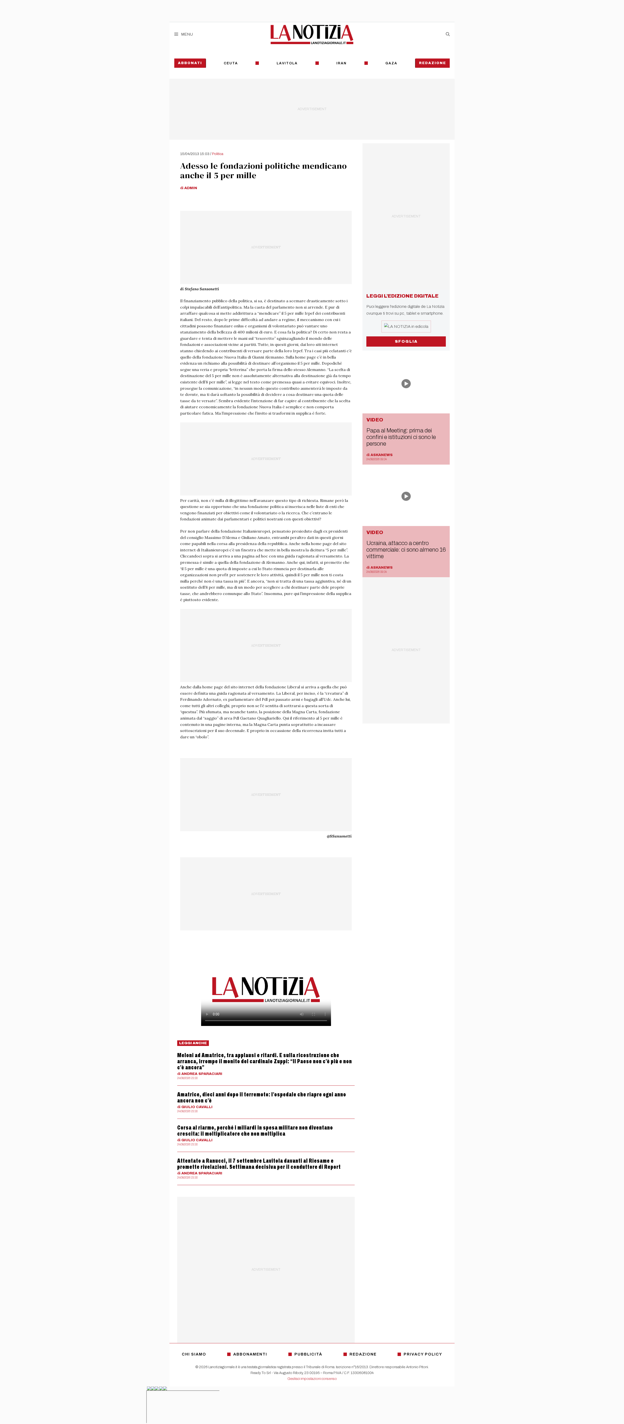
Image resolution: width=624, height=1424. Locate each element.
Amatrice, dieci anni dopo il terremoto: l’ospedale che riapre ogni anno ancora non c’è (261, 1097)
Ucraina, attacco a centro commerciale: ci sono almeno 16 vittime (406, 549)
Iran (341, 63)
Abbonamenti (250, 1354)
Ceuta (231, 63)
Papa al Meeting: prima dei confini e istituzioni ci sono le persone (401, 437)
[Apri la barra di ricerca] (448, 34)
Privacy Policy (423, 1354)
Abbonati (190, 63)
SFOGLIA (406, 341)
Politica (217, 154)
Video (374, 419)
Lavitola (287, 63)
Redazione (432, 63)
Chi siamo (194, 1354)
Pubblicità (308, 1354)
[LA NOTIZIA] (312, 34)
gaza (391, 63)
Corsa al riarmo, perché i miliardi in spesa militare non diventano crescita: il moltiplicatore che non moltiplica (255, 1130)
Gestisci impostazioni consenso (312, 1379)
